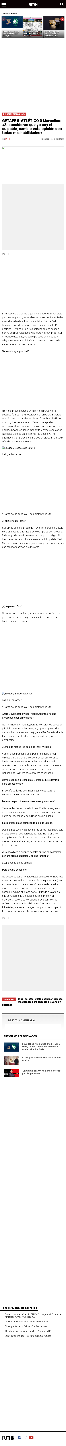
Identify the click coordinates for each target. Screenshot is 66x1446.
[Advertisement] (33, 76)
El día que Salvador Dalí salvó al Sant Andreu (26, 1326)
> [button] (62, 19)
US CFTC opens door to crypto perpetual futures (28, 1336)
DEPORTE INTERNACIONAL (14, 114)
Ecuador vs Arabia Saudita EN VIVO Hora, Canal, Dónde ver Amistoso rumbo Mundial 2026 (41, 1047)
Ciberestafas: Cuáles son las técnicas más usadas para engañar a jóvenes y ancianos (32, 1002)
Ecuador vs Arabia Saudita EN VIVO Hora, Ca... (11, 34)
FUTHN (8, 139)
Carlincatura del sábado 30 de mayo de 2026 (33, 34)
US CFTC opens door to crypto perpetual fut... (52, 34)
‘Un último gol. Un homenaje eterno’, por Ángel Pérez (30, 1331)
